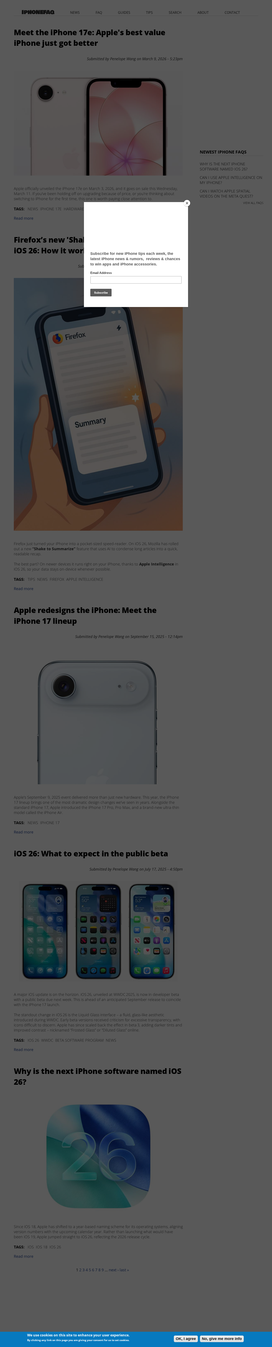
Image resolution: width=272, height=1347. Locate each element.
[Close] (187, 203)
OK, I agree (186, 1339)
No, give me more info (222, 1339)
